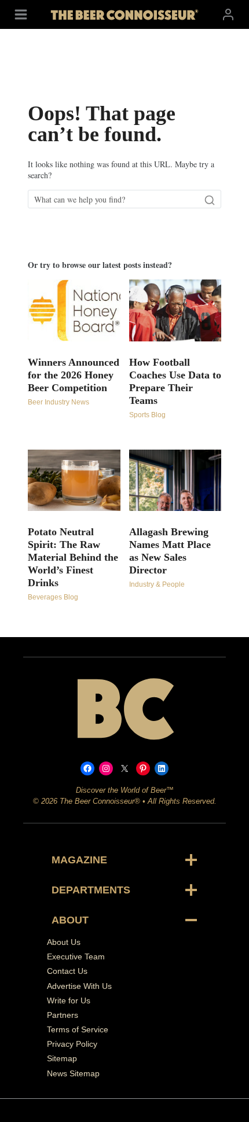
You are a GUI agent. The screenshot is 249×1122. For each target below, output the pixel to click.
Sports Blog (147, 415)
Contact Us (67, 971)
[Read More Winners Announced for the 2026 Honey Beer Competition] (74, 310)
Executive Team (76, 956)
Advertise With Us (79, 986)
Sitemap (62, 1058)
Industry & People (157, 584)
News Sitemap (73, 1073)
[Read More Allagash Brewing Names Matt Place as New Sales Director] (175, 480)
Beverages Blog (53, 597)
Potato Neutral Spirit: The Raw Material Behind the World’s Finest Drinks (73, 557)
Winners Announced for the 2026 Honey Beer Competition (73, 374)
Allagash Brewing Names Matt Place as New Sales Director (170, 551)
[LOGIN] (228, 14)
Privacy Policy (72, 1044)
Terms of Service (77, 1029)
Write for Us (68, 1000)
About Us (63, 942)
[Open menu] (21, 14)
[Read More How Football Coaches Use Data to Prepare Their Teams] (175, 310)
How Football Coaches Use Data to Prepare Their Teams (175, 381)
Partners (62, 1015)
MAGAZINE (79, 860)
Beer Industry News (58, 402)
